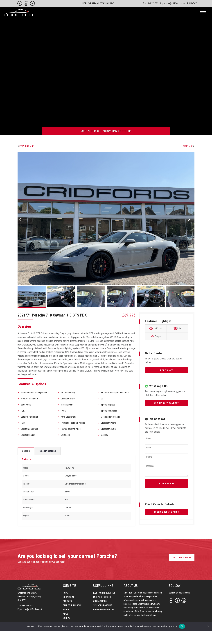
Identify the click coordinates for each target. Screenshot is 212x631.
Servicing (67, 601)
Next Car (188, 145)
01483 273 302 (151, 3)
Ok (182, 626)
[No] (208, 626)
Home (65, 593)
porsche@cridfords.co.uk (173, 3)
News (65, 614)
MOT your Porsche (102, 597)
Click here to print (167, 512)
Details (26, 450)
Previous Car (26, 145)
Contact (67, 618)
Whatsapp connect (167, 403)
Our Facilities (100, 601)
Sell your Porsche (72, 605)
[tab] (26, 451)
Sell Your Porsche (181, 557)
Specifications (47, 450)
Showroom (68, 597)
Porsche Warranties (103, 609)
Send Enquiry (166, 484)
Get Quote (167, 370)
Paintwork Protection (104, 593)
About (66, 609)
